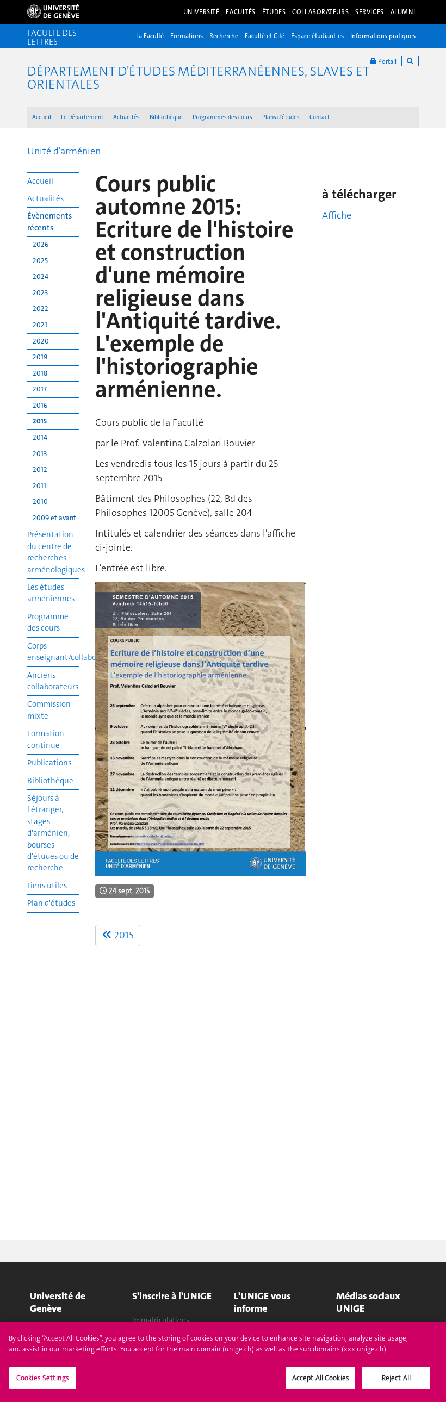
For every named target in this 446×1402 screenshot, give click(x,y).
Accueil (41, 117)
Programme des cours (48, 622)
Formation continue (45, 739)
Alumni (403, 12)
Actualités (126, 117)
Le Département (82, 117)
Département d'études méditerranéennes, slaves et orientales (198, 78)
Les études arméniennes (51, 593)
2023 (40, 292)
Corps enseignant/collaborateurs (53, 651)
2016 (40, 405)
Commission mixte (49, 710)
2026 (40, 244)
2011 (39, 485)
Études (274, 12)
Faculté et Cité (264, 36)
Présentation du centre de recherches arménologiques (53, 552)
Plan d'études (51, 903)
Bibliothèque (166, 117)
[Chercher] (410, 61)
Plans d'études (281, 117)
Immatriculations (160, 1320)
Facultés (241, 12)
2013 (40, 453)
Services (369, 12)
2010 (40, 501)
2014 (40, 437)
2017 (40, 389)
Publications (49, 762)
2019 (40, 357)
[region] (223, 1362)
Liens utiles (47, 885)
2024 (40, 276)
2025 (40, 260)
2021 (40, 324)
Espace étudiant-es (317, 36)
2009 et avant (54, 517)
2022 (40, 308)
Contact (319, 117)
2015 (40, 421)
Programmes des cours (222, 117)
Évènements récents (49, 221)
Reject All (396, 1377)
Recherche (223, 36)
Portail (386, 61)
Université (201, 12)
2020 (41, 341)
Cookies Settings (42, 1377)
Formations (186, 36)
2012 (40, 469)
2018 (40, 373)
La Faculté (150, 36)
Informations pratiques (383, 36)
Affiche (336, 215)
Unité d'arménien (64, 151)
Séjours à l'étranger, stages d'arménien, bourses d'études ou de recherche (53, 833)
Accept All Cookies (320, 1377)
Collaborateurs (320, 12)
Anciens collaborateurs (52, 681)
